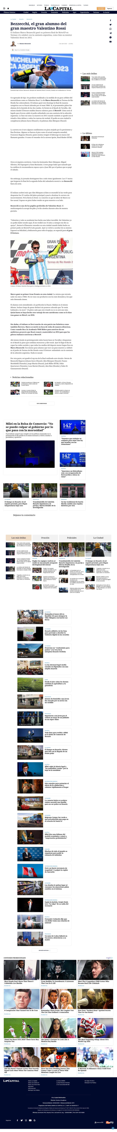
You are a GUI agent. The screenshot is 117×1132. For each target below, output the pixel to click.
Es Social (106, 12)
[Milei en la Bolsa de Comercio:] (30, 450)
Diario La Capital (32, 1080)
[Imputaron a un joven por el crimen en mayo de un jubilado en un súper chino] (44, 718)
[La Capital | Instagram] (26, 1120)
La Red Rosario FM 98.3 (63, 1082)
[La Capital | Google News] (34, 1120)
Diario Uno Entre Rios (34, 1084)
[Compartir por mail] (110, 41)
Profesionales (55, 5)
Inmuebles (32, 5)
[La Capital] (58, 8)
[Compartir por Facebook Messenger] (110, 37)
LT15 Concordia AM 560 (62, 1084)
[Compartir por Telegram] (110, 33)
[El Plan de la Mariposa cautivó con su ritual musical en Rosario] (93, 146)
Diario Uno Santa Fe (33, 1082)
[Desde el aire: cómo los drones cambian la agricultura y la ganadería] (44, 685)
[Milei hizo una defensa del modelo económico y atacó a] (44, 837)
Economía (54, 12)
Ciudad (25, 12)
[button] (4, 8)
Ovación (44, 12)
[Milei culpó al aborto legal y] (44, 769)
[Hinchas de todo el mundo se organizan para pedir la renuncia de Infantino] (44, 854)
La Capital (13, 19)
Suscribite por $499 (101, 8)
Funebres (64, 5)
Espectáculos (84, 12)
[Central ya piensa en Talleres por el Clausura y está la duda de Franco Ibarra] (25, 384)
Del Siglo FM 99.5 (89, 1080)
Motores (39, 5)
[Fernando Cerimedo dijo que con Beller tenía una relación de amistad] (44, 922)
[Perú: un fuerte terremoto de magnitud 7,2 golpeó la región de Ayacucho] (44, 871)
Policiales (65, 12)
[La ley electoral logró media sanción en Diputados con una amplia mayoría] (44, 668)
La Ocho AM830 (60, 1080)
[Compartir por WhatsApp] (110, 29)
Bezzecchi (29, 19)
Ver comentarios (42, 403)
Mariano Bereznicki (25, 43)
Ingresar (109, 8)
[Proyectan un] (44, 651)
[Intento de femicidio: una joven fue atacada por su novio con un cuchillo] (44, 702)
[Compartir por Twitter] (110, 24)
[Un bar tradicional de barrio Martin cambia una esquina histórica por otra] (93, 86)
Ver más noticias (44, 950)
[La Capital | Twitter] (21, 1120)
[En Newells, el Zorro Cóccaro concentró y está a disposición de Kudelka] (58, 384)
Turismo (85, 5)
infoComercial (32, 1088)
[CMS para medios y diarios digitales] (99, 1122)
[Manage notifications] (113, 1128)
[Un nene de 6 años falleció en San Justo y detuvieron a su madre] (44, 939)
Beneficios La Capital (75, 5)
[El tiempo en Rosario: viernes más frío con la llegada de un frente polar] (44, 752)
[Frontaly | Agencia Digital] (108, 1122)
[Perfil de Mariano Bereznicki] (13, 43)
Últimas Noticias (9, 12)
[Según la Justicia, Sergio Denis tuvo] (44, 905)
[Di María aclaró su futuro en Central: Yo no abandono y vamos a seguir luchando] (58, 392)
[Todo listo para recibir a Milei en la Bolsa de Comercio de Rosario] (44, 735)
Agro (74, 12)
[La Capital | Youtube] (30, 1120)
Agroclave (30, 1086)
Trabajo (46, 5)
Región (34, 12)
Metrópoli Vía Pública (34, 1090)
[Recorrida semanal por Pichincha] (93, 138)
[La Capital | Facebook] (17, 1120)
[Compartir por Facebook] (110, 20)
